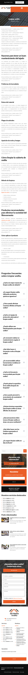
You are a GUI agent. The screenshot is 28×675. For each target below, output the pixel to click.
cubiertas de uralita (5, 220)
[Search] (25, 451)
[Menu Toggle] (22, 8)
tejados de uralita (5, 192)
